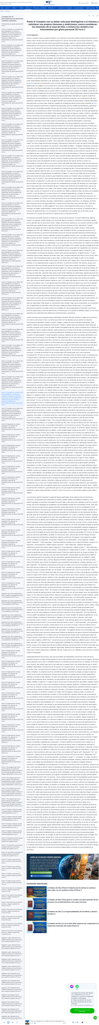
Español (95, 3)
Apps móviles (85, 3)
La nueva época (78, 8)
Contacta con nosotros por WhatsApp (82, 1010)
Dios (95, 103)
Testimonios (51, 8)
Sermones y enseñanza (39, 8)
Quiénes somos (90, 8)
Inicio (2, 8)
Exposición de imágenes (65, 8)
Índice (29, 16)
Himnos (21, 8)
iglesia (32, 83)
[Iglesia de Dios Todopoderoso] (49, 3)
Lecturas (27, 8)
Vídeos (14, 8)
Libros (7, 8)
